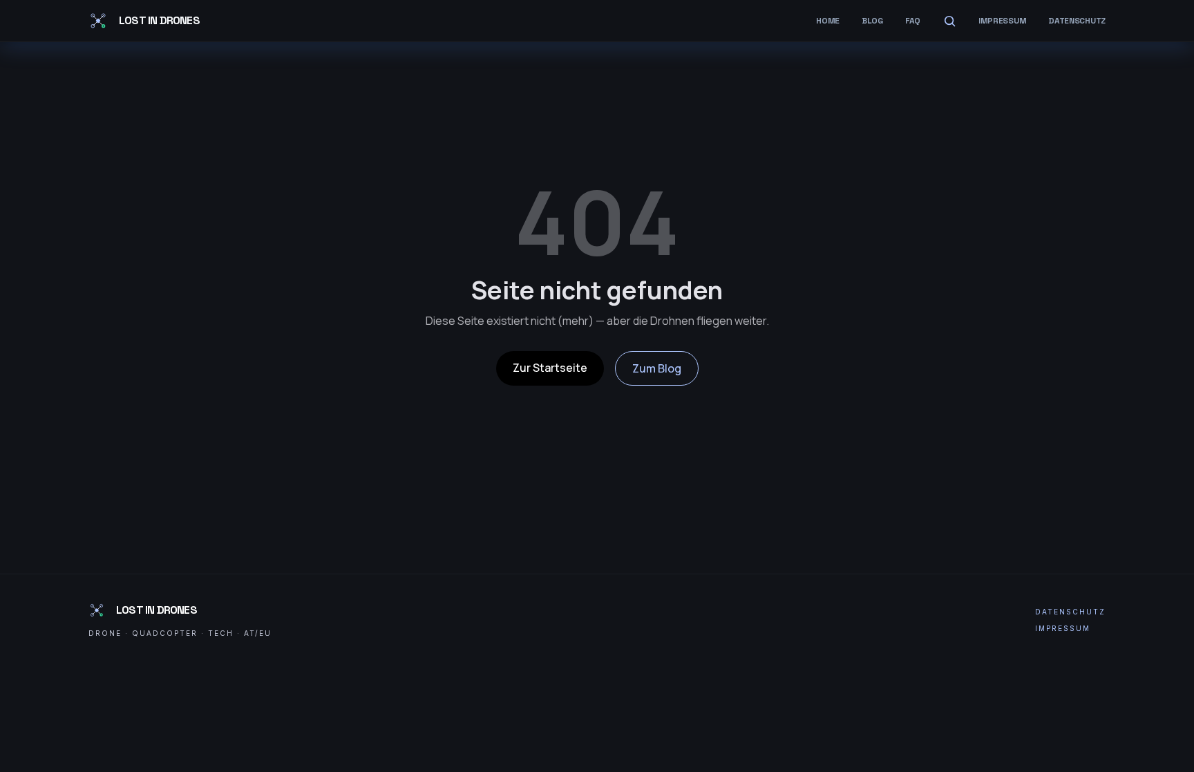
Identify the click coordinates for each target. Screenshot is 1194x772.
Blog (872, 20)
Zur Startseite (550, 367)
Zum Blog (656, 368)
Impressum (1002, 20)
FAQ (912, 20)
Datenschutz (1077, 20)
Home (828, 20)
